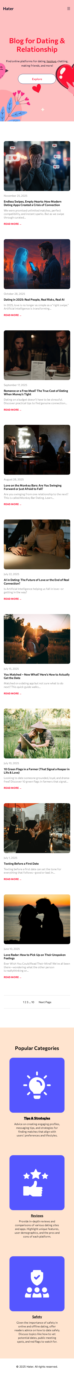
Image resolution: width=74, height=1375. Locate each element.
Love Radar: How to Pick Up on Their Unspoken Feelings (35, 956)
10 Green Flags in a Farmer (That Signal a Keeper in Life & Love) (37, 770)
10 (32, 1002)
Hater (8, 8)
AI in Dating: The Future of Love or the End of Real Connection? (36, 581)
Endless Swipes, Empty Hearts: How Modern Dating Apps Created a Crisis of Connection (32, 203)
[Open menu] (68, 8)
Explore (37, 79)
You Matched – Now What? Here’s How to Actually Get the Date (37, 676)
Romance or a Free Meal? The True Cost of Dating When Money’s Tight (36, 392)
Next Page (45, 1002)
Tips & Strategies (37, 1118)
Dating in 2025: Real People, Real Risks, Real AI (34, 299)
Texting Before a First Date (21, 863)
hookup (51, 61)
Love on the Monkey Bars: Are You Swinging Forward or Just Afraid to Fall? (32, 487)
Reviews (37, 1215)
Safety (37, 1316)
